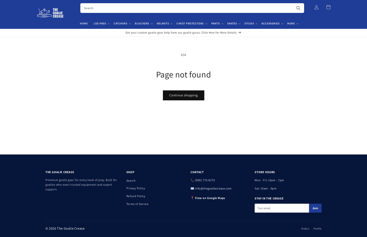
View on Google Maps (210, 198)
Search (131, 180)
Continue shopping (183, 95)
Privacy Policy (135, 188)
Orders (305, 228)
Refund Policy (135, 196)
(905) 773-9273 (205, 180)
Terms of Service (137, 204)
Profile (317, 228)
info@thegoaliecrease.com (213, 188)
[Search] (298, 8)
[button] (102, 23)
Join (315, 208)
